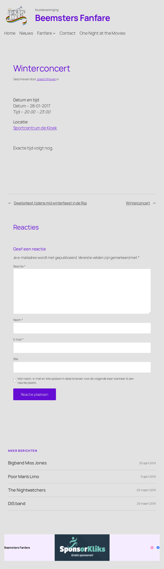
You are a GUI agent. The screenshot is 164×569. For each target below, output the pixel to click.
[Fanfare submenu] (54, 33)
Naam (18, 320)
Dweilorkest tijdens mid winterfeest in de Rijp (50, 202)
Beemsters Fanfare (72, 18)
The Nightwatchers (26, 490)
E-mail (18, 339)
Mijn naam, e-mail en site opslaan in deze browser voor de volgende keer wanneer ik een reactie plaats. (76, 380)
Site (15, 359)
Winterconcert (138, 202)
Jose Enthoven (46, 79)
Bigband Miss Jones (27, 463)
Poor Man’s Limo (23, 476)
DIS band (16, 503)
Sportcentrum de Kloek (35, 128)
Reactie (19, 266)
